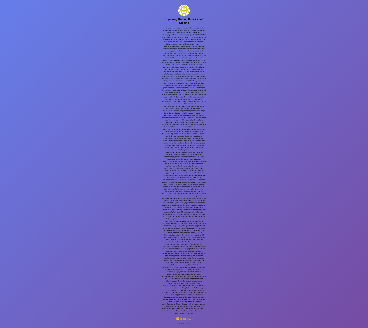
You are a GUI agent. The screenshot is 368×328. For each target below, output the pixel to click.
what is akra (177, 196)
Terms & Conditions (184, 323)
